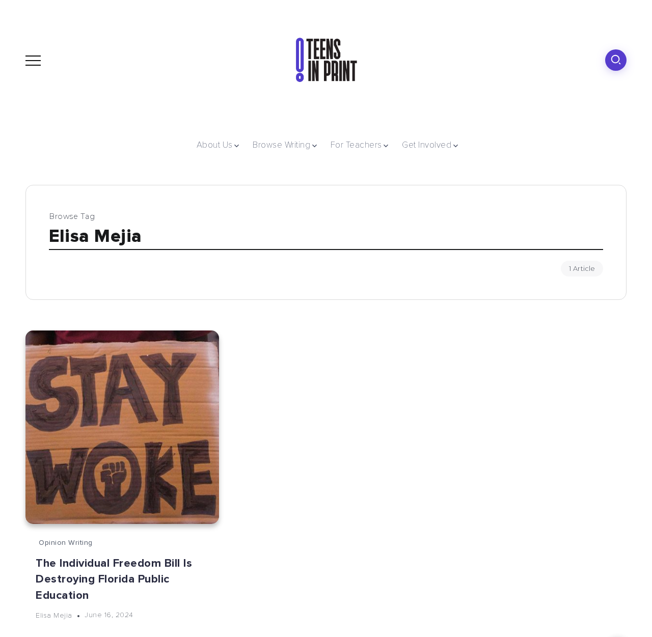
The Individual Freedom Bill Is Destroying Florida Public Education (114, 579)
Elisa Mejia (54, 615)
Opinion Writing (66, 542)
